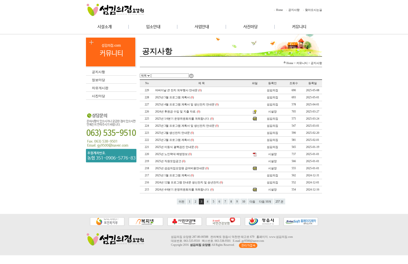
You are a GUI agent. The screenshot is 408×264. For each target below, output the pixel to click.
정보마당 (98, 80)
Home (279, 10)
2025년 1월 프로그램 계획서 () (175, 175)
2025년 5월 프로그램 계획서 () (175, 97)
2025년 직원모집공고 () (170, 161)
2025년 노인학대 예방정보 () (173, 154)
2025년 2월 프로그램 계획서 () (175, 140)
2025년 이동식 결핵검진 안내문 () (177, 147)
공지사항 (294, 10)
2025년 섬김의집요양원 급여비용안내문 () (182, 168)
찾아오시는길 (313, 10)
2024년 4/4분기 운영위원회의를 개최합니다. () (184, 189)
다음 (252, 201)
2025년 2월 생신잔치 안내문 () (175, 132)
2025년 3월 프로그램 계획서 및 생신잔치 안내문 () (187, 125)
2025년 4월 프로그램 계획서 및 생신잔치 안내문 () (187, 104)
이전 (181, 201)
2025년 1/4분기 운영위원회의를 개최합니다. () (184, 118)
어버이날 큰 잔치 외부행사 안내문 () (178, 90)
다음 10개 (265, 201)
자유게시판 (100, 88)
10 (243, 201)
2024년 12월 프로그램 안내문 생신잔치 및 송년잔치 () (189, 182)
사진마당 (98, 96)
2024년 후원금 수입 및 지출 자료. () (178, 111)
